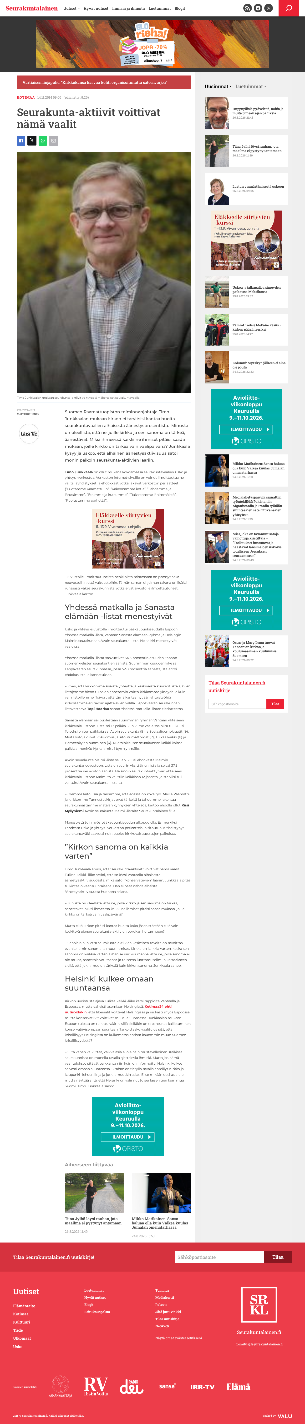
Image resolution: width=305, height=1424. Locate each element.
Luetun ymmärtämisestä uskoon (258, 186)
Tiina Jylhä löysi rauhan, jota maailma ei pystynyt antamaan (93, 1221)
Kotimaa (26, 97)
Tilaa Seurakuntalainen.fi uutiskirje (236, 686)
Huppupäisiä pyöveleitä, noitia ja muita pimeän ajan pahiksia (258, 111)
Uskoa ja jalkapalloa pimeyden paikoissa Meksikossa (257, 289)
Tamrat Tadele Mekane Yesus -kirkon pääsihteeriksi (257, 327)
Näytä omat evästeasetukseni (178, 1338)
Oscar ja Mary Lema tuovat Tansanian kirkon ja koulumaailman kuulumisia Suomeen (255, 649)
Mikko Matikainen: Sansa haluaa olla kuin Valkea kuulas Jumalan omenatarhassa (160, 1223)
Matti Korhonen (28, 414)
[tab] (218, 86)
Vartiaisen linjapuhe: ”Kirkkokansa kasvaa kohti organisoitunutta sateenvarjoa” (95, 82)
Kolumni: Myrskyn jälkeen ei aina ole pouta (259, 365)
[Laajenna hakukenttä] (289, 8)
